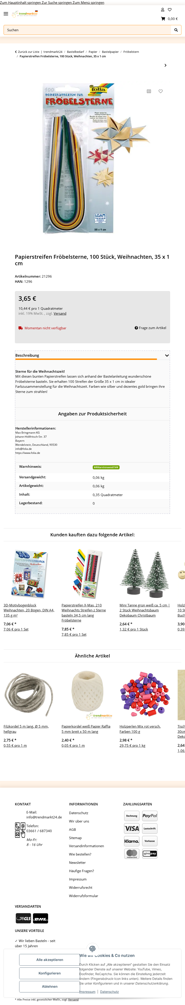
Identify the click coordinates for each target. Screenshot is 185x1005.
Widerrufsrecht (80, 887)
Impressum (87, 992)
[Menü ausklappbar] (6, 12)
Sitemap (75, 838)
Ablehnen (50, 986)
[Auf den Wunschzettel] (161, 91)
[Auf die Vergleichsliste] (149, 91)
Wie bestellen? (80, 854)
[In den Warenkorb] (18, 78)
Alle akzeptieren (49, 960)
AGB (72, 829)
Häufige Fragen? (81, 871)
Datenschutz (109, 992)
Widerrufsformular (83, 896)
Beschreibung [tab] (27, 355)
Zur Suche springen (57, 2)
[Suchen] (176, 30)
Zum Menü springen (88, 2)
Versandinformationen (86, 846)
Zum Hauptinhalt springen (21, 2)
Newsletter (77, 862)
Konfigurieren (50, 973)
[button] (162, 9)
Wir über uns (79, 821)
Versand (60, 313)
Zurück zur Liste (28, 52)
